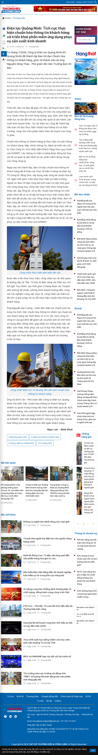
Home (7, 18)
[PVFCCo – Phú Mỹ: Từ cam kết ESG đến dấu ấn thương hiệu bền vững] (11, 610)
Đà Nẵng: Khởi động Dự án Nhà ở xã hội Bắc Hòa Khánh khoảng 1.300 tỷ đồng (86, 226)
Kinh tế (20, 696)
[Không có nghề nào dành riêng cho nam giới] (11, 526)
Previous (78, 523)
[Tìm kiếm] (95, 2)
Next (93, 523)
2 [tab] (87, 524)
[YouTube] (10, 716)
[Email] (15, 716)
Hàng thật (70, 2)
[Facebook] (5, 716)
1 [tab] (84, 524)
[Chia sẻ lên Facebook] (4, 28)
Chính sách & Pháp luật (71, 696)
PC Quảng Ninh (45, 443)
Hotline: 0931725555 (84, 2)
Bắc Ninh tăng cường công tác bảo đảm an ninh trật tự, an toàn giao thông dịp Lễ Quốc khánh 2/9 (87, 245)
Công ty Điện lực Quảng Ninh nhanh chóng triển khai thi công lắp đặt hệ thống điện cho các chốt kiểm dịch (37, 490)
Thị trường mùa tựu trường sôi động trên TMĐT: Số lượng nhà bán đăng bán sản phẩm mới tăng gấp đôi (46, 676)
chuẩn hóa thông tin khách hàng (45, 437)
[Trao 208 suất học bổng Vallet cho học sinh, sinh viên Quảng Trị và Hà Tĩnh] (11, 644)
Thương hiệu (19, 18)
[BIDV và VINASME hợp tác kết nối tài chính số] (11, 661)
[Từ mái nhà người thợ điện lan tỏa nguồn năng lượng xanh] (11, 543)
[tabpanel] (86, 479)
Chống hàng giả (86, 435)
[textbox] (86, 40)
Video (78, 98)
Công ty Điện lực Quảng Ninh (22, 443)
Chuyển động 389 (49, 696)
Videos (58, 700)
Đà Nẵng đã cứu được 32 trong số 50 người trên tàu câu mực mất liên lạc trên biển (87, 206)
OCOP (88, 696)
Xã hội (78, 308)
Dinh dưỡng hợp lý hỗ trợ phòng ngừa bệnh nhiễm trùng (87, 594)
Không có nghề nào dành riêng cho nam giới (46, 521)
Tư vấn (40, 700)
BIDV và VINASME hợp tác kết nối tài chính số (47, 656)
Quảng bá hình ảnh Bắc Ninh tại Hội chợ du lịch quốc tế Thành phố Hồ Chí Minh (86, 378)
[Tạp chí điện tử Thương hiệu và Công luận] (14, 709)
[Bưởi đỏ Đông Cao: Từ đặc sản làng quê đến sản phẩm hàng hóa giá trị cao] (11, 560)
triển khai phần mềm (18, 437)
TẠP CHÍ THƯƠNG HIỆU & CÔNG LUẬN (48, 744)
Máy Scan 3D (89, 614)
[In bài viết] (4, 35)
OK (93, 750)
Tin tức (10, 696)
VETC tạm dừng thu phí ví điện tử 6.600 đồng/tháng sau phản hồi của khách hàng (86, 578)
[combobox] (85, 40)
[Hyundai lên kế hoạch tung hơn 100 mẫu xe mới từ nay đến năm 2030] (11, 627)
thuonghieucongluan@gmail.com (46, 721)
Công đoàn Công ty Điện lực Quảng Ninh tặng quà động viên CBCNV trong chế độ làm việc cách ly (60, 490)
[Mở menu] (2, 2)
